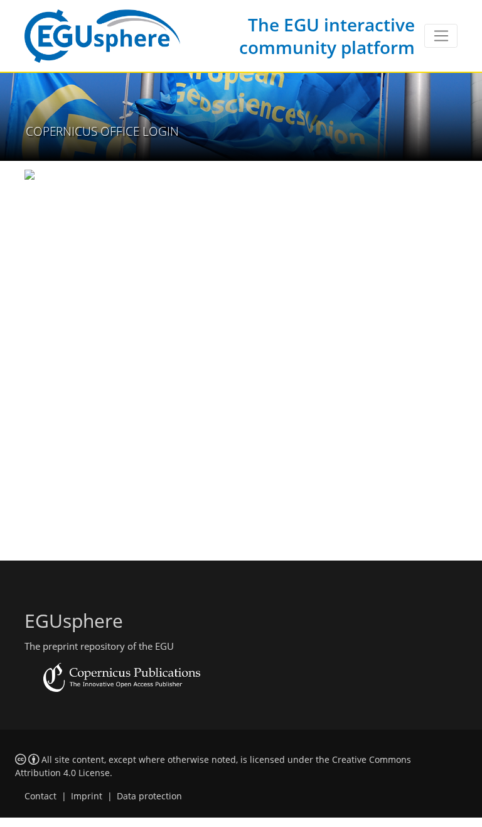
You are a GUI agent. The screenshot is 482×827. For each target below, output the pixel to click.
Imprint (86, 796)
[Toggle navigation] (441, 36)
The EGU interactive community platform (327, 36)
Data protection (149, 796)
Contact (40, 796)
